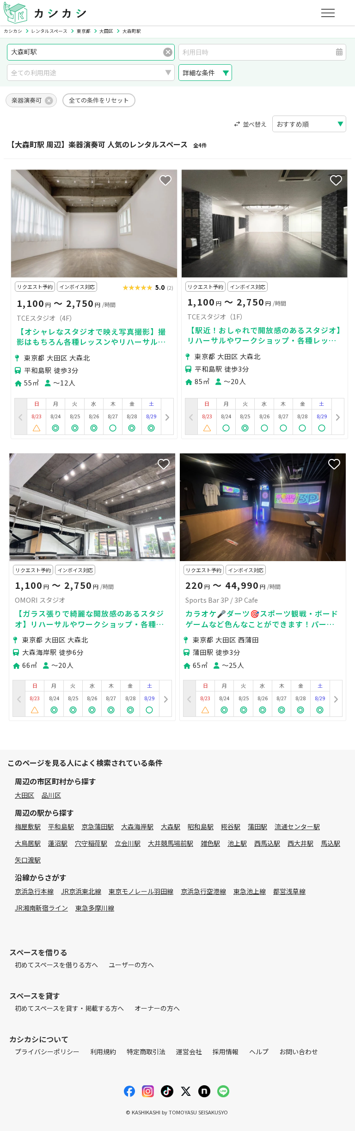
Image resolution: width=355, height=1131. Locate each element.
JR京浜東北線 (81, 891)
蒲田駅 (257, 826)
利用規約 (103, 1051)
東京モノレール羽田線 (141, 891)
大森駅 (170, 826)
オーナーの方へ (157, 1008)
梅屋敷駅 (28, 826)
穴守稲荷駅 (91, 843)
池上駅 (237, 843)
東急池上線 (249, 891)
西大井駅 (300, 843)
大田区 (24, 795)
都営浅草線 (289, 891)
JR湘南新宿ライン (41, 907)
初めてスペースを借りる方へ (56, 964)
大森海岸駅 (137, 826)
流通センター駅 (297, 826)
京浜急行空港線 (203, 891)
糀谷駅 (230, 826)
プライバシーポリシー (47, 1051)
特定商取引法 (146, 1051)
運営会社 (189, 1051)
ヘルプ (259, 1051)
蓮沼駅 (57, 843)
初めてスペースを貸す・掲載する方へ (69, 1008)
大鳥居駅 (28, 843)
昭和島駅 (201, 826)
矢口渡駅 (28, 859)
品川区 (51, 795)
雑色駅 (210, 843)
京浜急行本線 (34, 891)
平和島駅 (61, 826)
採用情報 (226, 1051)
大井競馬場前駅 (170, 843)
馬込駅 (330, 843)
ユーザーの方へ (131, 964)
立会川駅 (128, 843)
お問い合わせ (298, 1051)
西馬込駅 (267, 843)
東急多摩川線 (94, 907)
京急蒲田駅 (97, 826)
